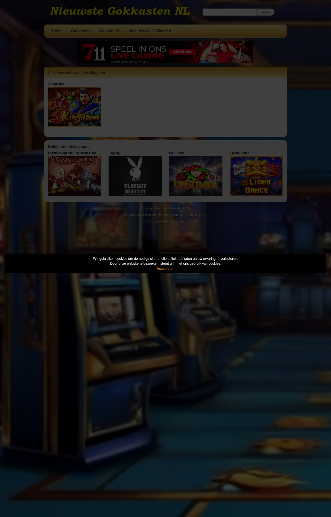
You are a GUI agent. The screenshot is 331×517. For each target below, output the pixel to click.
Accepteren (165, 268)
